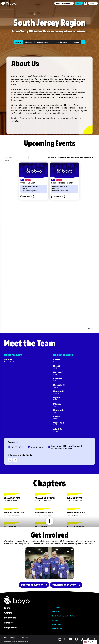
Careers (55, 620)
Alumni (8, 612)
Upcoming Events (43, 42)
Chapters (75, 42)
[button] (3, 3)
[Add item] (83, 42)
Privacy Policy (57, 624)
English (90, 642)
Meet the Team (61, 42)
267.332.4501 (17, 447)
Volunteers (10, 617)
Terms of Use (57, 629)
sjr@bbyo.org (37, 447)
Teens (7, 607)
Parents (8, 622)
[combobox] (90, 642)
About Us (28, 42)
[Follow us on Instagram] (10, 460)
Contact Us (56, 607)
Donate (79, 3)
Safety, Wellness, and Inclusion (63, 616)
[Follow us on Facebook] (15, 460)
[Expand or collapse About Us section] (88, 129)
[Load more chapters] (50, 521)
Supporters (10, 627)
